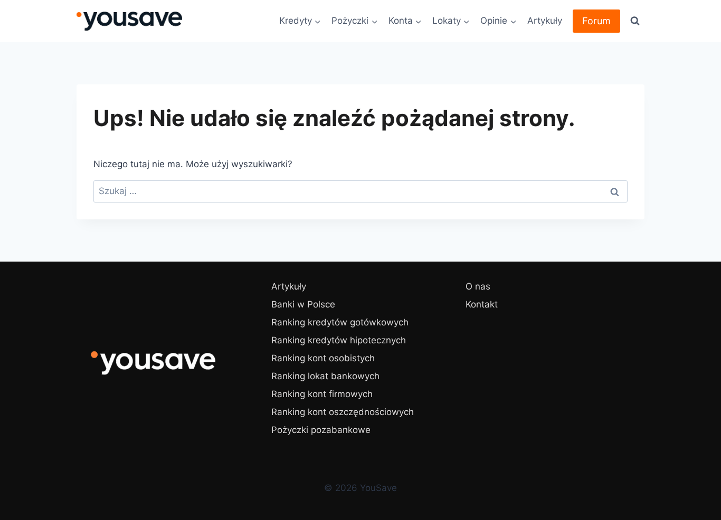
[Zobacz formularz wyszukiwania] (634, 21)
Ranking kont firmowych (322, 394)
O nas (478, 286)
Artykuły (544, 20)
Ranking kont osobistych (323, 358)
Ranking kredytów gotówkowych (340, 322)
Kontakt (482, 304)
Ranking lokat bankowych (325, 376)
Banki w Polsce (303, 304)
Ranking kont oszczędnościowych (342, 412)
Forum (596, 20)
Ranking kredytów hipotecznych (338, 340)
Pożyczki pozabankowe (321, 430)
